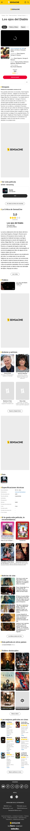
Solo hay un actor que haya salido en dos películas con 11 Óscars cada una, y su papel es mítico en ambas (22, 581)
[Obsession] (3, 740)
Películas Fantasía (21, 15)
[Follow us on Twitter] (13, 786)
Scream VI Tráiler (22, 669)
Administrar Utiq (22, 817)
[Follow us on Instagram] (17, 786)
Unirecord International (20, 492)
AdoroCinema (21, 808)
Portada (3, 15)
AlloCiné (6, 806)
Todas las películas (13, 15)
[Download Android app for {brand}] (17, 796)
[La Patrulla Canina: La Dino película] (17, 755)
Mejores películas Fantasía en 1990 (18, 564)
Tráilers (5, 280)
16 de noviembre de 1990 (17, 48)
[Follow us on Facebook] (8, 786)
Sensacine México (13, 810)
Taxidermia (22, 540)
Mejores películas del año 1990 (17, 563)
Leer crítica (15, 274)
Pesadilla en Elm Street (7, 562)
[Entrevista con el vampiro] (22, 552)
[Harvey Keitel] (7, 363)
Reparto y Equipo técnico (15, 411)
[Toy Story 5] (17, 740)
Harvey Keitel (19, 61)
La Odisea (9, 722)
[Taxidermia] (22, 531)
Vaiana (8, 753)
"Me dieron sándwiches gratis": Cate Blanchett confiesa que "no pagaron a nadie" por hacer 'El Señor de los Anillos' (22, 609)
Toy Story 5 (24, 737)
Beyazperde (6, 808)
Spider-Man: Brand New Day (25, 723)
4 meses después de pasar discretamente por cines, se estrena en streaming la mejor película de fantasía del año (22, 618)
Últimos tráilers (15, 713)
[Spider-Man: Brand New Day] (17, 725)
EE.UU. (16, 490)
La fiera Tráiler (7, 689)
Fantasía (23, 50)
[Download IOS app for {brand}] (12, 796)
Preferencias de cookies (18, 819)
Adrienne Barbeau (22, 373)
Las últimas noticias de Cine (15, 636)
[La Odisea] (3, 725)
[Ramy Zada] (22, 391)
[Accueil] (13, 2)
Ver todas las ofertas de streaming (15, 203)
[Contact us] (26, 786)
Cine (7, 15)
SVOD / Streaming (7, 185)
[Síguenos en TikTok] (22, 786)
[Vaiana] (3, 755)
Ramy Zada (22, 401)
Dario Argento (21, 53)
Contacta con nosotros (18, 816)
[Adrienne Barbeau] (22, 363)
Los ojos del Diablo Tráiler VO (21, 283)
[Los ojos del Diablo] (5, 53)
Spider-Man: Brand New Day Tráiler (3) (22, 689)
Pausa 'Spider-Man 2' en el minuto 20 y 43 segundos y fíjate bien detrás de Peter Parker (22, 589)
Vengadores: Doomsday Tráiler (8, 669)
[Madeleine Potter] (7, 391)
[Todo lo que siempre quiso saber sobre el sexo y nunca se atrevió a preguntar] (7, 531)
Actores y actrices (9, 352)
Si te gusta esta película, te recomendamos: (13, 518)
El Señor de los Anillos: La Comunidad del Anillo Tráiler (8, 708)
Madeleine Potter (21, 63)
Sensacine (15, 69)
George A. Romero (16, 55)
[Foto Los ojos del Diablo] (4, 479)
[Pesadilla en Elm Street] (7, 552)
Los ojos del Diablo (8, 644)
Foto (4, 474)
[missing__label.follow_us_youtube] (3, 786)
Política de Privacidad (12, 817)
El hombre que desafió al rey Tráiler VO (22, 708)
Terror (12, 51)
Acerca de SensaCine (6, 816)
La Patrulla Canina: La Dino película (24, 754)
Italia (20, 490)
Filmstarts (19, 806)
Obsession (9, 737)
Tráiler (8, 735)
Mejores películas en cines (15, 772)
